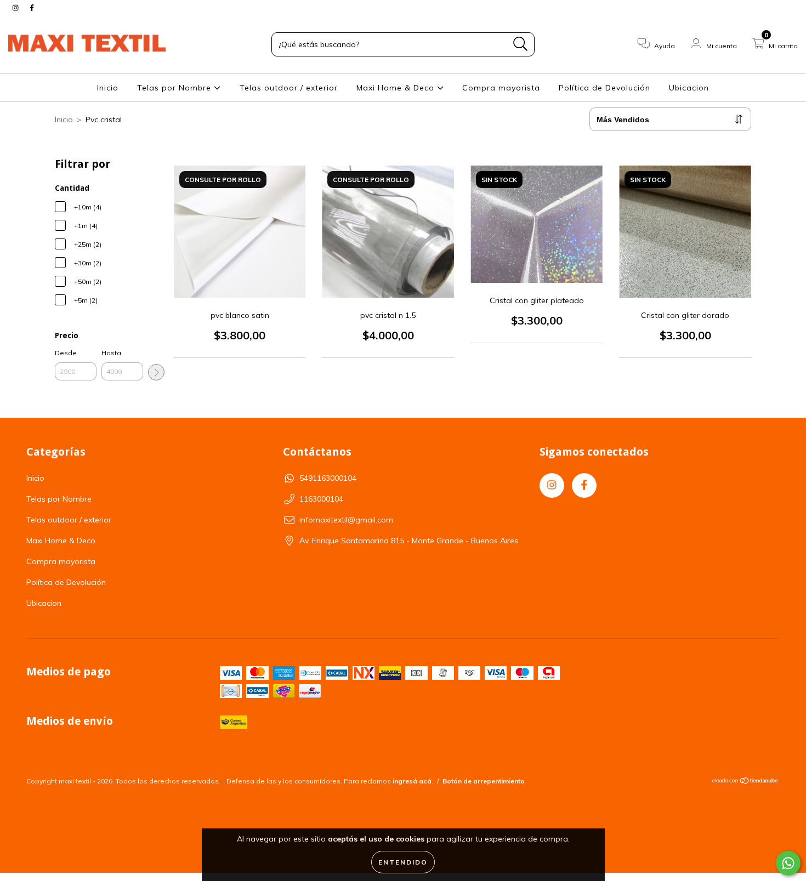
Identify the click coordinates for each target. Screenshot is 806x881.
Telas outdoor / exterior (289, 88)
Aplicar (156, 372)
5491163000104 (327, 478)
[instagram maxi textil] (16, 8)
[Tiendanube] (745, 782)
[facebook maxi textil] (32, 8)
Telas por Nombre (175, 88)
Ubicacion (689, 88)
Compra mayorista (501, 88)
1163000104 (321, 499)
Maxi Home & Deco (396, 88)
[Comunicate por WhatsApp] (788, 863)
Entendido (403, 862)
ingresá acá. (413, 781)
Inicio (107, 88)
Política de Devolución (604, 88)
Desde (66, 353)
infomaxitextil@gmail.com (346, 520)
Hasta (111, 353)
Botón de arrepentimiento (483, 781)
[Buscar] (520, 44)
